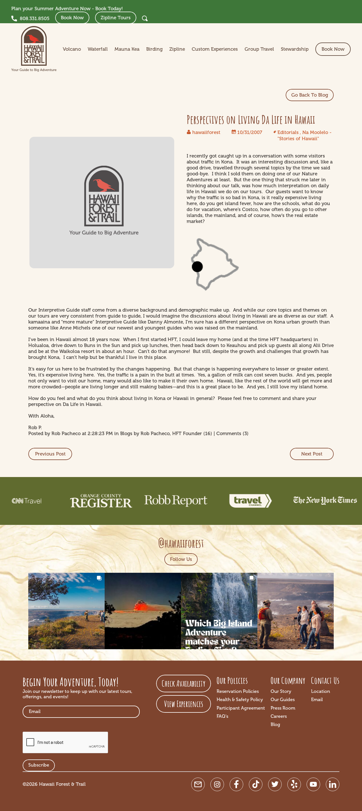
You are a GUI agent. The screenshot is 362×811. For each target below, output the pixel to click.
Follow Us (181, 559)
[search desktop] (145, 18)
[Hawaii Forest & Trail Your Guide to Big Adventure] (34, 49)
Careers (279, 716)
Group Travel (259, 49)
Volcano (72, 49)
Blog (275, 724)
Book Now (72, 17)
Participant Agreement (241, 708)
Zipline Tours (116, 17)
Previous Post (50, 454)
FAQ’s (222, 716)
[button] (66, 611)
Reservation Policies (238, 691)
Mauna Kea (127, 49)
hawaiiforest (206, 132)
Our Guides (283, 699)
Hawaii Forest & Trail (62, 784)
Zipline (177, 49)
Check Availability (183, 683)
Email (317, 699)
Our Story (281, 691)
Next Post (311, 454)
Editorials (288, 132)
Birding (154, 49)
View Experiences (183, 704)
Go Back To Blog (309, 95)
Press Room (283, 708)
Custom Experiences (215, 49)
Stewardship (295, 49)
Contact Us (325, 680)
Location (320, 691)
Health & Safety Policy (240, 699)
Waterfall (98, 49)
